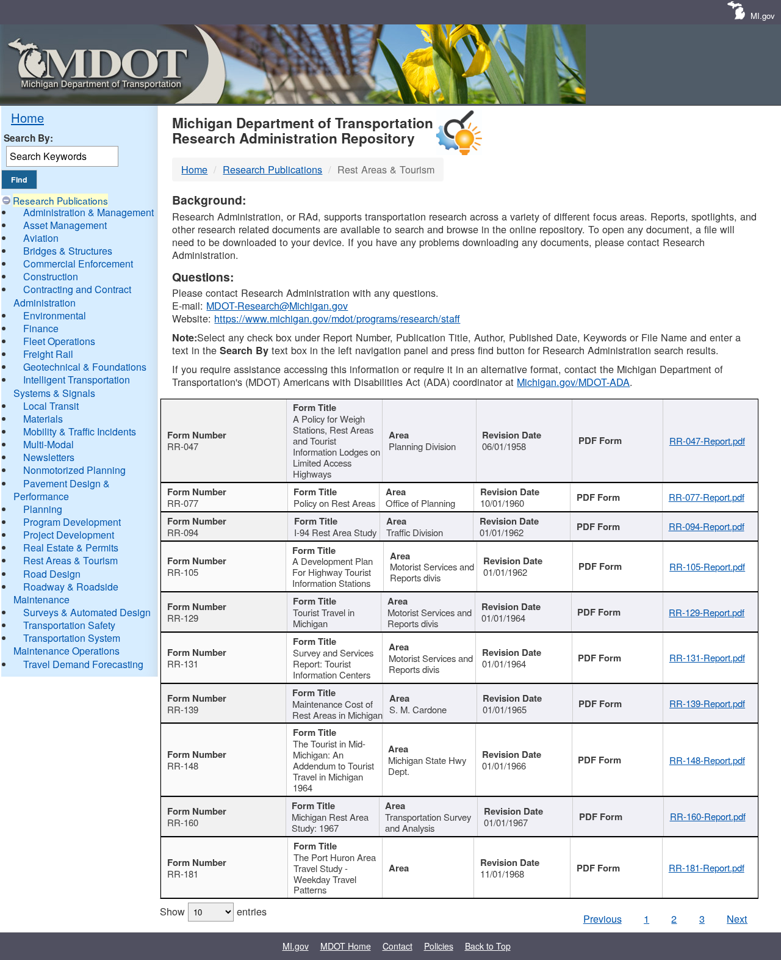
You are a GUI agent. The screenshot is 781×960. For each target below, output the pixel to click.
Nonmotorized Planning (74, 470)
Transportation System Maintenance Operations (66, 644)
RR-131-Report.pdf (707, 657)
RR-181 (182, 873)
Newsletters (48, 457)
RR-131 (182, 663)
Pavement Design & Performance (61, 489)
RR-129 (182, 617)
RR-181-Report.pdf (706, 867)
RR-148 (182, 765)
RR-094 (182, 532)
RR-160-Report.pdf (708, 816)
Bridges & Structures (67, 251)
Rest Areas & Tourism (70, 560)
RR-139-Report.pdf (707, 703)
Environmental (54, 315)
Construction (50, 276)
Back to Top (488, 946)
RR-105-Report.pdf (707, 566)
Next (737, 918)
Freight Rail (48, 354)
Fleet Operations (59, 341)
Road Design (52, 574)
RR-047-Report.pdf (707, 440)
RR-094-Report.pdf (706, 526)
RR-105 (182, 571)
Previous (602, 918)
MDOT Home (345, 946)
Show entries (213, 911)
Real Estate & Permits (70, 547)
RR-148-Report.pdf (707, 760)
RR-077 (182, 502)
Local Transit (51, 406)
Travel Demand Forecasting (83, 664)
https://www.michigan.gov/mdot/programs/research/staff (337, 318)
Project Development (68, 535)
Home (27, 117)
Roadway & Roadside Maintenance (65, 593)
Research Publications (60, 200)
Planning (42, 509)
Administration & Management (88, 212)
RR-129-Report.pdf (706, 612)
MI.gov (762, 15)
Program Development (72, 522)
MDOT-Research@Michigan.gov (277, 305)
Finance (41, 328)
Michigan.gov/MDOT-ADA (573, 381)
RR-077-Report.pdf (706, 496)
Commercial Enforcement (78, 263)
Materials (43, 419)
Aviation (41, 238)
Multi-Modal (48, 444)
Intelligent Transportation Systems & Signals (71, 386)
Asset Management (65, 225)
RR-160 (182, 822)
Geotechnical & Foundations (84, 367)
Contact (397, 946)
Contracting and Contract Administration (72, 295)
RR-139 (182, 709)
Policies (438, 946)
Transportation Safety (69, 625)
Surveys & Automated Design (87, 612)
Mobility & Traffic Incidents (79, 431)
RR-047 (182, 446)
